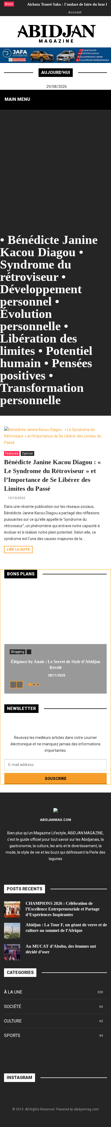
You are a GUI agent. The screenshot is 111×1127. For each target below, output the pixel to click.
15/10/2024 (16, 498)
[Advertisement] (55, 168)
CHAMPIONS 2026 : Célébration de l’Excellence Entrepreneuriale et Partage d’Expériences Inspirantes (62, 909)
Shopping (17, 652)
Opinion (27, 453)
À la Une (13, 992)
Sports (12, 1035)
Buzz (9, 4)
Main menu (17, 99)
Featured (11, 453)
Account (74, 12)
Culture (13, 1021)
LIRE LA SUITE (18, 549)
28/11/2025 (56, 675)
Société (12, 1006)
